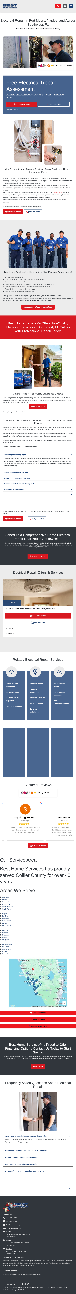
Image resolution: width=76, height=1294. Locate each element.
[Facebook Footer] (22, 1284)
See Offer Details (12, 109)
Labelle (13, 1263)
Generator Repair (36, 703)
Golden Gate (60, 1260)
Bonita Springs (14, 1260)
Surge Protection (12, 692)
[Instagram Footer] (28, 1284)
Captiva (30, 1260)
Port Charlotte (53, 1263)
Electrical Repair (36, 684)
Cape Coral (24, 1260)
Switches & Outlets (37, 698)
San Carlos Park (64, 1263)
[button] (71, 6)
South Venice (29, 1265)
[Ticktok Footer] (25, 1284)
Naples (37, 1263)
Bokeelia (6, 1260)
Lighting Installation (14, 706)
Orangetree (44, 1263)
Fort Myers (45, 1260)
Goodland (68, 1260)
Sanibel (5, 1265)
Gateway (52, 1260)
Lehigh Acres (21, 1263)
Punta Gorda (20, 1265)
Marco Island (30, 1263)
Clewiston (37, 1260)
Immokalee (6, 1263)
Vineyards (12, 1265)
